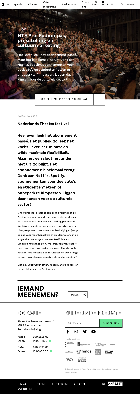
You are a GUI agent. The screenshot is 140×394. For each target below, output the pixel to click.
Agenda (17, 4)
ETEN (41, 384)
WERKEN (25, 389)
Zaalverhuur (69, 4)
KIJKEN (79, 384)
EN (112, 4)
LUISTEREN (59, 384)
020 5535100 (41, 336)
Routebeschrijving (29, 329)
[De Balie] (8, 4)
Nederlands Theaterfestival (43, 124)
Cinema (32, 4)
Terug (22, 28)
